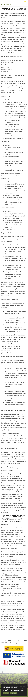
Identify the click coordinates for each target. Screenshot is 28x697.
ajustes (22, 690)
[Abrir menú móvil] (26, 3)
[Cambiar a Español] (25, 1)
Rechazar (14, 693)
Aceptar (6, 693)
